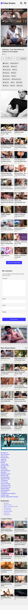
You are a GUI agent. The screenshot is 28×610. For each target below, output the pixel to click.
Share (24, 58)
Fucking (6, 63)
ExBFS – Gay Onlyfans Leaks (11, 506)
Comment (4, 278)
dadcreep (6, 72)
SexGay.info (7, 513)
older (14, 76)
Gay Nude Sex (7, 508)
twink (13, 85)
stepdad (20, 82)
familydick (6, 76)
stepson (6, 85)
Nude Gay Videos (8, 511)
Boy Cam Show (7, 504)
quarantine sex (17, 79)
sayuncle (6, 82)
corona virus (7, 69)
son (13, 82)
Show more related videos (14, 262)
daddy (14, 72)
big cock (14, 66)
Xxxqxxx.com (7, 514)
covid (15, 69)
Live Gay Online (7, 509)
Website (4, 312)
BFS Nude (6, 503)
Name (4, 298)
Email (4, 305)
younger (20, 85)
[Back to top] (25, 606)
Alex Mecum (15, 63)
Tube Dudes (9, 3)
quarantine (7, 79)
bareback (6, 66)
